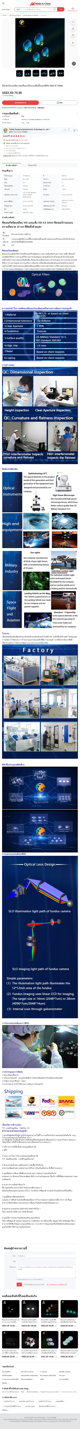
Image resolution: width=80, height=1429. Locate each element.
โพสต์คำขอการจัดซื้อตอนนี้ (57, 1285)
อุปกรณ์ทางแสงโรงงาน (26, 1401)
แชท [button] (60, 103)
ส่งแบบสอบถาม (20, 103)
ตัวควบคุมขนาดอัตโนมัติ (48, 1375)
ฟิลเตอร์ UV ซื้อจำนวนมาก (47, 1406)
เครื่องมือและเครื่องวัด (15, 15)
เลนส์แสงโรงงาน (9, 1401)
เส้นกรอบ (62, 1375)
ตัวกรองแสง (44, 15)
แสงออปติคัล (60, 1401)
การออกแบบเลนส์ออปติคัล (10, 1379)
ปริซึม (42, 1379)
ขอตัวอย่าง (41, 107)
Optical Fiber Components (29, 1375)
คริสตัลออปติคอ (7, 1375)
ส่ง (19, 1284)
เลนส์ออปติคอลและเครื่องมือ (30, 15)
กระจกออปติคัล (64, 1379)
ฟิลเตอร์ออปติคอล (26, 1379)
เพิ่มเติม (4, 1410)
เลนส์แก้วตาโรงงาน (44, 1401)
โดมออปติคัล (6, 1372)
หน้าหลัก (4, 15)
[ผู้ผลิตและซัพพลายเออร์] (40, 4)
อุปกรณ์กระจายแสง (27, 1372)
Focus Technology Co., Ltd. (41, 1417)
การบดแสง (43, 1372)
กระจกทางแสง (29, 1406)
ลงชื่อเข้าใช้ (7, 156)
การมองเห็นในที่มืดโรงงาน (12, 1406)
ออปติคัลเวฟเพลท (64, 1372)
